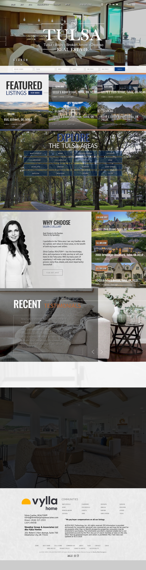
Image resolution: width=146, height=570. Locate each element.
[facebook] (106, 4)
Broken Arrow (85, 153)
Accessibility (94, 548)
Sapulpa (35, 173)
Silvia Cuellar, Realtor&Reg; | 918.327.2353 (86, 4)
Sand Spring (110, 167)
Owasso (60, 167)
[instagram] (110, 4)
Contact (57, 5)
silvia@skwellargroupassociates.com (41, 517)
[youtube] (117, 4)
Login (107, 545)
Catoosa (110, 153)
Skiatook (61, 173)
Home (13, 5)
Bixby (60, 153)
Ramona (85, 167)
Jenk (110, 160)
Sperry (85, 173)
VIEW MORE (35, 93)
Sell (30, 5)
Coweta (85, 160)
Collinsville (60, 160)
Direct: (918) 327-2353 (35, 520)
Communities (42, 5)
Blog (89, 545)
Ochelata (35, 167)
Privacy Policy (65, 548)
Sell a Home (58, 545)
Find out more (52, 272)
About (81, 545)
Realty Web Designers (99, 552)
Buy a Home (46, 545)
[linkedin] (113, 4)
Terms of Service (79, 548)
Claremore (36, 160)
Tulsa (110, 173)
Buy (21, 5)
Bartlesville (36, 153)
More (68, 5)
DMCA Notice (51, 548)
